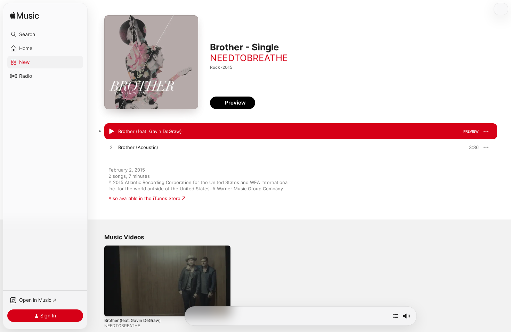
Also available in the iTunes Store (144, 198)
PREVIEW (471, 131)
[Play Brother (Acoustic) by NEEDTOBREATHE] (111, 147)
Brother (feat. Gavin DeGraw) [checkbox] (150, 131)
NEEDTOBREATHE (249, 57)
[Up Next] (395, 316)
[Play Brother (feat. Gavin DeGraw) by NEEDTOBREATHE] (111, 131)
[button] (45, 34)
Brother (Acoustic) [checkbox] (138, 147)
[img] (24, 16)
